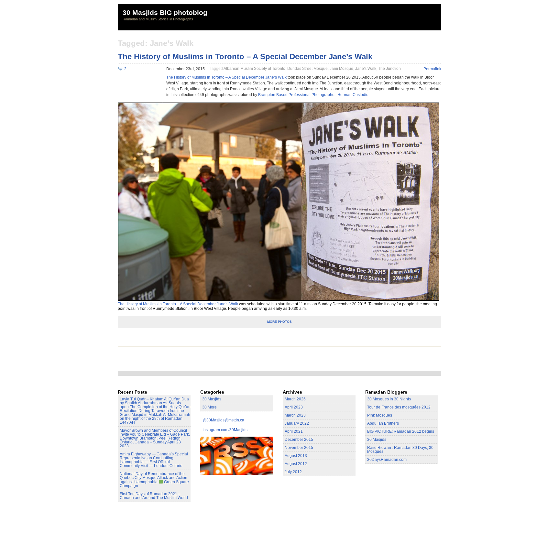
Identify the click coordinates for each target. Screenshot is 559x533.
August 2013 (296, 455)
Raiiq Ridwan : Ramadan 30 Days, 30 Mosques (400, 449)
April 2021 (294, 431)
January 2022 (297, 423)
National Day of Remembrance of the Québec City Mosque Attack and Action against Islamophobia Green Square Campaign (154, 480)
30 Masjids (211, 399)
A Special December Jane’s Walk (209, 304)
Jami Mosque (341, 68)
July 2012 (293, 472)
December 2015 (299, 439)
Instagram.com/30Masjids (225, 430)
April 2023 (294, 407)
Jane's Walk (365, 68)
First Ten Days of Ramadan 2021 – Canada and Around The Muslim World (154, 496)
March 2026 (295, 399)
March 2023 (295, 415)
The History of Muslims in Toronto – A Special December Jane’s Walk (245, 56)
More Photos (279, 321)
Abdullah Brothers (383, 423)
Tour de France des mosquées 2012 (399, 407)
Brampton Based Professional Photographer (296, 94)
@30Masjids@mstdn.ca (223, 420)
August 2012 (296, 464)
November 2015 (299, 447)
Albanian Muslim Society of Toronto (254, 68)
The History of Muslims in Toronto (147, 304)
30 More (209, 407)
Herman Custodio (352, 94)
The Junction (389, 68)
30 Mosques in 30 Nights (389, 399)
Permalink (432, 69)
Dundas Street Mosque (307, 68)
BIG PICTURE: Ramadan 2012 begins (400, 431)
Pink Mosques (379, 415)
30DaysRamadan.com (387, 459)
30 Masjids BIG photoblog (165, 12)
